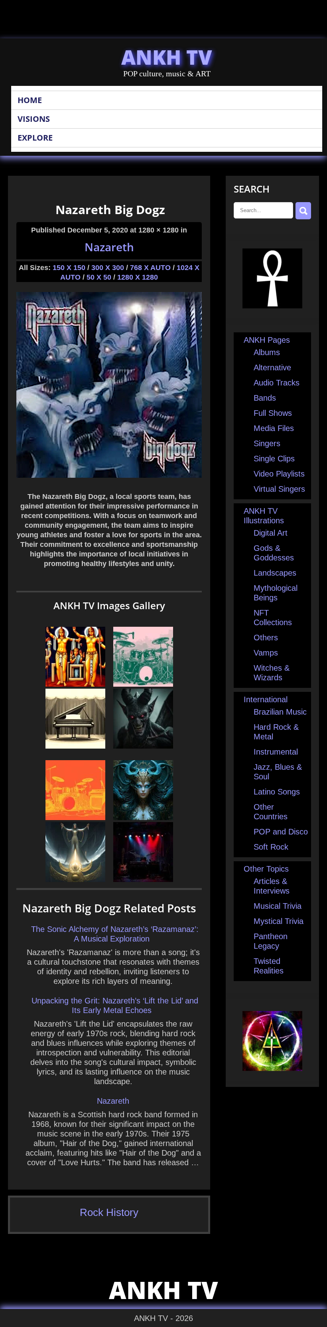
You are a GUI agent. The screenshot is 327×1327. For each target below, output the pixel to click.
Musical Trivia (277, 906)
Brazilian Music (280, 711)
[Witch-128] (75, 879)
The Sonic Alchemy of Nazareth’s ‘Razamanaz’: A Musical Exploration (115, 934)
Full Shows (273, 413)
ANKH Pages (267, 340)
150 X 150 (69, 268)
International (266, 699)
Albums (267, 352)
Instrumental (276, 751)
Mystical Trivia (278, 921)
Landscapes (275, 572)
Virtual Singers (279, 489)
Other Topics (266, 868)
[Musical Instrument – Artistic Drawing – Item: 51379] (75, 745)
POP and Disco (281, 831)
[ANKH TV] (272, 305)
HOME (30, 100)
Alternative (272, 367)
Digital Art (271, 532)
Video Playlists (279, 473)
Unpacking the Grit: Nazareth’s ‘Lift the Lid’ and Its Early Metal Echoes (115, 1005)
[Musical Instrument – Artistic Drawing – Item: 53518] (75, 817)
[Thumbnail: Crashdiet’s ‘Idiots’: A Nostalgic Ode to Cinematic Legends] (143, 879)
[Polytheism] (75, 683)
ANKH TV (166, 57)
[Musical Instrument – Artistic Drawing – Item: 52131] (143, 683)
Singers (267, 443)
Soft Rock (271, 846)
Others (266, 637)
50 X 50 (99, 277)
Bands (265, 397)
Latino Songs (277, 791)
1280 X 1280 (137, 277)
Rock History (109, 1212)
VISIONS (34, 118)
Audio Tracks (276, 382)
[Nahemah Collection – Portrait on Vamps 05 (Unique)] (143, 817)
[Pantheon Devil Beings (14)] (143, 745)
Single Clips (274, 458)
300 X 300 (107, 268)
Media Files (274, 428)
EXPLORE (35, 137)
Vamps (266, 652)
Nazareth (109, 246)
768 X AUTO (150, 268)
